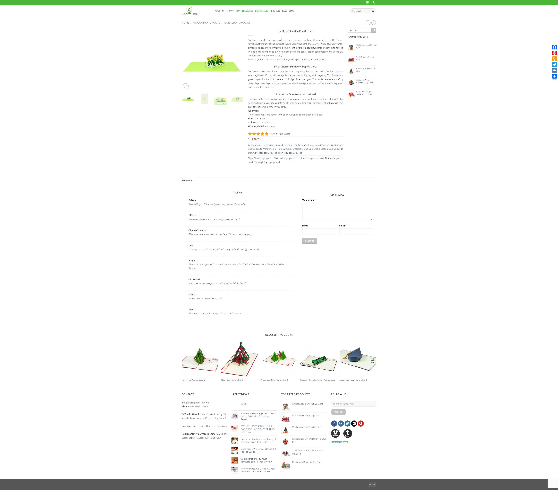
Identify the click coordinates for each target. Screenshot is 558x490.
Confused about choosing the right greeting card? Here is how (258, 440)
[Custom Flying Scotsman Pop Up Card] (318, 358)
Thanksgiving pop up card (267, 162)
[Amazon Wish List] (554, 59)
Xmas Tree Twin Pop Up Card (274, 379)
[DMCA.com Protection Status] (340, 441)
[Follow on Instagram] (341, 423)
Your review (308, 200)
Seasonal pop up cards (331, 148)
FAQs (284, 11)
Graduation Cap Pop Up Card (353, 379)
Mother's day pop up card (310, 158)
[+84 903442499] (374, 2)
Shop (229, 11)
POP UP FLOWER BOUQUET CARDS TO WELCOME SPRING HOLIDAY (257, 429)
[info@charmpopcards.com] (368, 2)
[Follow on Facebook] (334, 423)
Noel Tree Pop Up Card (232, 379)
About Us (220, 11)
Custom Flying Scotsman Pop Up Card (317, 379)
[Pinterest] (554, 53)
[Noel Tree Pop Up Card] (239, 358)
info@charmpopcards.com (195, 402)
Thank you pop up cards (290, 152)
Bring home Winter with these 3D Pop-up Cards (258, 450)
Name (305, 225)
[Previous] (186, 59)
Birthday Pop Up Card (295, 144)
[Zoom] (186, 86)
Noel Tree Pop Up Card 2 (193, 379)
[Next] (238, 59)
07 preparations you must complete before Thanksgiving (256, 460)
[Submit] (373, 10)
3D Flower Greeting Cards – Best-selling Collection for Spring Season (258, 416)
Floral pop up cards (237, 22)
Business (275, 11)
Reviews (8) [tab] (187, 180)
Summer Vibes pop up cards (262, 152)
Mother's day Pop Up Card (277, 148)
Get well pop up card (285, 158)
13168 (244, 403)
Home (185, 22)
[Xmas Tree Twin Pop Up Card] (279, 358)
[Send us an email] (354, 423)
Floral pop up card (263, 158)
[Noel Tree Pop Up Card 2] (200, 358)
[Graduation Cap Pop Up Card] (358, 358)
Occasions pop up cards (305, 148)
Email (342, 225)
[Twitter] (554, 64)
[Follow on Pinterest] (361, 423)
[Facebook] (554, 47)
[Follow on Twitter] (348, 423)
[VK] (554, 70)
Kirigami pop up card (206, 22)
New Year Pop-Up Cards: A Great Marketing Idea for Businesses (257, 470)
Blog (291, 11)
